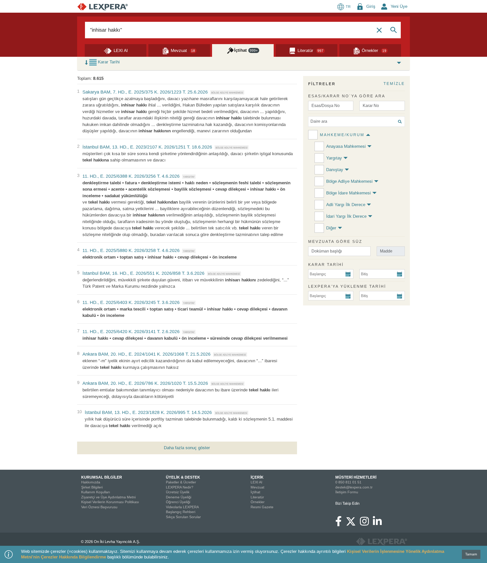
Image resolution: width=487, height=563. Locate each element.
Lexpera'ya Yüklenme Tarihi (347, 286)
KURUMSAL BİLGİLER (101, 477)
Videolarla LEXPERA (182, 507)
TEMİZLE (394, 83)
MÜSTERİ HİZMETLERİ (355, 477)
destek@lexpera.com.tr (354, 487)
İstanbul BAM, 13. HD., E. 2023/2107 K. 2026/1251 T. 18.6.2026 (147, 147)
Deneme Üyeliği (178, 497)
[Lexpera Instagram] (366, 524)
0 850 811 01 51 (348, 482)
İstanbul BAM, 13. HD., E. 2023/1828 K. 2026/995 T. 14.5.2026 (148, 412)
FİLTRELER (322, 84)
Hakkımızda (90, 482)
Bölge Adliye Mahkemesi (349, 181)
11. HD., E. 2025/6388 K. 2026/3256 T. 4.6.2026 (131, 176)
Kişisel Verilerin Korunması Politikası (110, 502)
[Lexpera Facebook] (340, 524)
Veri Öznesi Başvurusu (99, 507)
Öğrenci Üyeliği (178, 502)
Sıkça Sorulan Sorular (183, 517)
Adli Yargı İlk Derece (345, 204)
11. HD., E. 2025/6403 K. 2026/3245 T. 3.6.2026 (131, 302)
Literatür (257, 497)
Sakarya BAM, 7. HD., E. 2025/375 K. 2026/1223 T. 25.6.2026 (145, 92)
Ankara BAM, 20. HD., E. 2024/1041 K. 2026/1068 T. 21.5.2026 (146, 354)
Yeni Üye (399, 6)
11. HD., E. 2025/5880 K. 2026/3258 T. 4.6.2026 (131, 250)
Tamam (471, 554)
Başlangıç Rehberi (180, 512)
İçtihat (255, 492)
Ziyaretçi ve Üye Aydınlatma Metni (108, 497)
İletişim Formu (346, 492)
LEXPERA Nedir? (179, 487)
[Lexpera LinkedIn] (379, 524)
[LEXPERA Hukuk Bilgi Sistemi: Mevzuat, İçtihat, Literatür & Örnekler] (102, 6)
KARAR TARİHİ (326, 264)
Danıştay (334, 169)
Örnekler (258, 502)
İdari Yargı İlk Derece (346, 216)
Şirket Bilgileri (92, 487)
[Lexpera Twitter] (353, 521)
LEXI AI (256, 482)
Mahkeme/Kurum (342, 135)
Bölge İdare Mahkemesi (348, 193)
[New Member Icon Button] (384, 6)
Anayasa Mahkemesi (346, 146)
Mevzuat (257, 487)
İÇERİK (257, 477)
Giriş (370, 6)
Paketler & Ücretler (181, 482)
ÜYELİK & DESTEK (183, 477)
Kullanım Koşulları (95, 492)
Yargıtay (334, 158)
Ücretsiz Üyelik (177, 492)
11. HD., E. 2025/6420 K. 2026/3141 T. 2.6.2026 (131, 331)
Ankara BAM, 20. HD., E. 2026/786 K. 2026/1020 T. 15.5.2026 (145, 383)
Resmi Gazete (262, 507)
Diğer (331, 228)
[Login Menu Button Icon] (360, 6)
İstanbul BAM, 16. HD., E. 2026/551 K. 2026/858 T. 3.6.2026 (143, 273)
